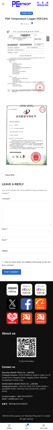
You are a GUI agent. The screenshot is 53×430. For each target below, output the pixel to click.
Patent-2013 (26, 13)
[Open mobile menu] (3, 3)
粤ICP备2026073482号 (18, 404)
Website (5, 251)
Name (5, 229)
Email (5, 239)
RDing (26, 24)
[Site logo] (21, 3)
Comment (6, 198)
